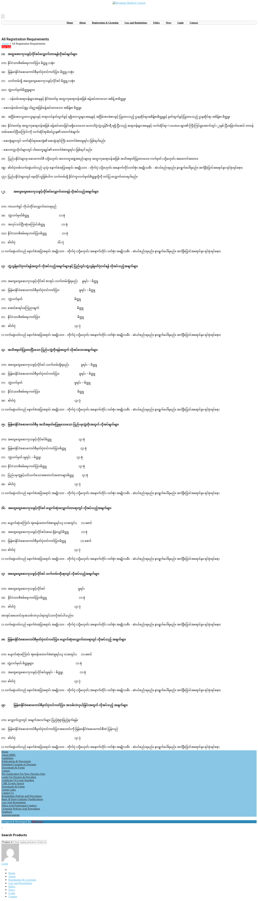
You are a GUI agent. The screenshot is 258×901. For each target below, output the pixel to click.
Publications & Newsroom (16, 761)
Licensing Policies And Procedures (20, 808)
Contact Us (7, 792)
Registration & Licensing (22, 879)
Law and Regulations (20, 883)
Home (5, 43)
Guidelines (7, 758)
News (11, 889)
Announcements (10, 815)
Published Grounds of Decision (18, 764)
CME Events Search (12, 783)
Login (4, 863)
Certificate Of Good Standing (17, 780)
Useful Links (8, 789)
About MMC (8, 754)
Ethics (11, 886)
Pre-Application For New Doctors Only (23, 773)
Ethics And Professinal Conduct (19, 805)
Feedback (6, 811)
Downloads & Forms (13, 767)
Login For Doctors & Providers (18, 777)
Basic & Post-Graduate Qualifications (22, 799)
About (11, 876)
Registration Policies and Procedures (21, 796)
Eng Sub (6, 46)
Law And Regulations (13, 802)
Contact (12, 896)
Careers (5, 770)
